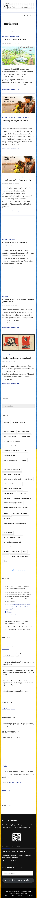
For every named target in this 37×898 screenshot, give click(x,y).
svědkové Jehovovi (11, 547)
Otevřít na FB (8, 615)
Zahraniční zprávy (23, 117)
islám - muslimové (10, 460)
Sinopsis (6, 361)
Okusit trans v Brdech (9, 861)
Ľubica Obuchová (8, 124)
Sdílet (15, 615)
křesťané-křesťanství (12, 484)
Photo (9, 612)
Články (4, 117)
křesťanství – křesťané (12, 479)
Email (12, 895)
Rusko (21, 528)
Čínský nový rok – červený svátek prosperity (18, 300)
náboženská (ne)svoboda (13, 503)
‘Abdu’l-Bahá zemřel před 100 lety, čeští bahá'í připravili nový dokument (16, 856)
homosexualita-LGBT (11, 450)
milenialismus (9, 493)
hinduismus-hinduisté (12, 441)
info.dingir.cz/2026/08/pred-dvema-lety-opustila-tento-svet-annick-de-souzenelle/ (18, 606)
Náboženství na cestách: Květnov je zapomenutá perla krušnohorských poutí (18, 672)
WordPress (24, 893)
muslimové (22, 493)
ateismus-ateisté (19, 422)
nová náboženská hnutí (22, 498)
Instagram (30, 895)
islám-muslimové (10, 455)
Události (12, 117)
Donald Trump (9, 431)
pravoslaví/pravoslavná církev (15, 523)
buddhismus (16, 427)
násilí (6, 513)
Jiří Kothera (7, 305)
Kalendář (5, 296)
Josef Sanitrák (7, 43)
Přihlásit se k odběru (18, 880)
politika (7, 518)
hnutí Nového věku (11, 446)
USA (24, 551)
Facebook (6, 791)
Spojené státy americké (12, 542)
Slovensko (8, 532)
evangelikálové (24, 431)
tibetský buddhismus (11, 551)
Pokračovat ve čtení (9, 89)
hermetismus (25, 436)
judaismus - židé (9, 465)
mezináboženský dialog (12, 488)
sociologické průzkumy (12, 537)
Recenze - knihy (15, 36)
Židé (5, 561)
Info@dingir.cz (8, 708)
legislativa (28, 484)
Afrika (6, 422)
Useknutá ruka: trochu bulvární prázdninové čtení (16, 655)
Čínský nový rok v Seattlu (14, 242)
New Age (7, 498)
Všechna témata (18, 570)
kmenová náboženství (12, 469)
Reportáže (12, 239)
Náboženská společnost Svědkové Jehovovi (16, 508)
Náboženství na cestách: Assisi (16, 691)
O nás (4, 766)
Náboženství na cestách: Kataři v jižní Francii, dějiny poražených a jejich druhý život (18, 683)
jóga (21, 465)
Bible (6, 427)
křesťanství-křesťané (12, 474)
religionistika (9, 528)
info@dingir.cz (15, 782)
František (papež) (10, 436)
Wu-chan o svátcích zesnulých (16, 180)
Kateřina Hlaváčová (9, 246)
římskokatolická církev (20, 556)
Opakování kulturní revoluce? (16, 357)
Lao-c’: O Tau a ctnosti (15, 39)
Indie (25, 450)
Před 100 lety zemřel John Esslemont (13, 851)
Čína (5, 556)
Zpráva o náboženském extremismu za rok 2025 (18, 663)
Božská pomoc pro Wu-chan (15, 120)
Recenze (5, 36)
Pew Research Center (20, 513)
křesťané (28, 479)
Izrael (23, 460)
